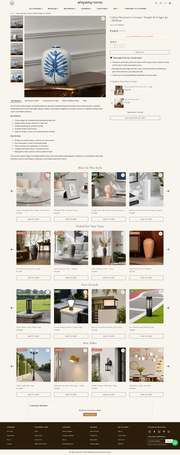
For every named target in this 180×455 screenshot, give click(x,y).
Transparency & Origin (51, 101)
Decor (64, 440)
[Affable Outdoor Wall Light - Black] (109, 365)
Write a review (90, 414)
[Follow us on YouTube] (169, 432)
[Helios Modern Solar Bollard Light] (33, 306)
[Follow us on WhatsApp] (159, 432)
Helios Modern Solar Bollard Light (28, 327)
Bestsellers (94, 440)
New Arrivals (94, 431)
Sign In (120, 431)
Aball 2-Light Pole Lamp (25, 386)
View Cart (121, 440)
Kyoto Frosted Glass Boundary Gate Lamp (107, 327)
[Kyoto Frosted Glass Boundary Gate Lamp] (109, 306)
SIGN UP (169, 441)
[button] (175, 443)
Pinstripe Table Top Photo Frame (66, 210)
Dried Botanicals (67, 444)
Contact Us (38, 440)
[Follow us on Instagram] (149, 432)
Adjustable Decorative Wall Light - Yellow (69, 386)
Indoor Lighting (67, 431)
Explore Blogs (94, 444)
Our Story (10, 431)
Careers (9, 444)
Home (12, 13)
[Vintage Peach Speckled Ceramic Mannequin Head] (109, 189)
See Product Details (32, 101)
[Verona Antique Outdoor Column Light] (71, 306)
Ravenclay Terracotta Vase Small (28, 269)
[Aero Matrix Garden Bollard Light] (146, 306)
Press (9, 440)
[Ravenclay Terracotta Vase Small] (33, 248)
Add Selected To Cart (135, 118)
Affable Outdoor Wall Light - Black (104, 386)
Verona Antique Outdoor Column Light (68, 327)
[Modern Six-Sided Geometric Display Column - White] (146, 189)
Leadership (10, 435)
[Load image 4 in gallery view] (17, 62)
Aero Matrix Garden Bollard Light (141, 327)
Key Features (16, 101)
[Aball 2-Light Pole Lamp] (33, 365)
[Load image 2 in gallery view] (17, 35)
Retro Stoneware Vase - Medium (65, 269)
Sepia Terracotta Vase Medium (140, 269)
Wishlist (120, 444)
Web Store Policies (41, 444)
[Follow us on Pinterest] (164, 432)
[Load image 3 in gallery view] (17, 49)
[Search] (156, 3)
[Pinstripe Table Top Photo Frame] (71, 189)
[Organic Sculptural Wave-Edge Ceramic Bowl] (33, 189)
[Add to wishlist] (103, 18)
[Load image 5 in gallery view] (17, 76)
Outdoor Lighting (68, 435)
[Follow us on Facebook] (154, 432)
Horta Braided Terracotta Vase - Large (138, 87)
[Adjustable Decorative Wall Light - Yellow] (71, 365)
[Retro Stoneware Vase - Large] (109, 248)
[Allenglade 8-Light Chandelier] (146, 365)
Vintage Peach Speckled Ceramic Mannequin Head (109, 210)
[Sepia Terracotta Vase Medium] (146, 248)
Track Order (122, 435)
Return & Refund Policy (70, 101)
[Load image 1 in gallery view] (17, 22)
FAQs (85, 101)
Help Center (39, 435)
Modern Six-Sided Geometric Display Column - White (146, 210)
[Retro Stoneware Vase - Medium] (71, 248)
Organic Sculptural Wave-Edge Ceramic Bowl (32, 210)
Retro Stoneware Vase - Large (102, 269)
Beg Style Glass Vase (132, 99)
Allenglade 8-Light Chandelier (140, 386)
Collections (94, 435)
